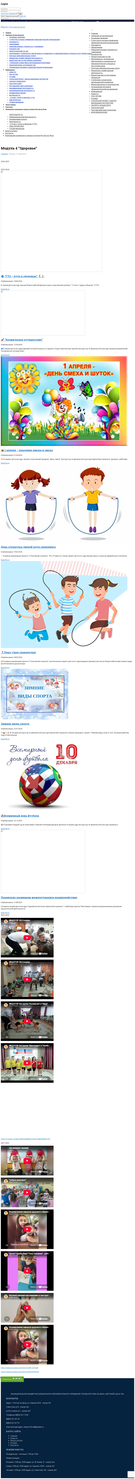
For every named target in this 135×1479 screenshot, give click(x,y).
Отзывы (12, 77)
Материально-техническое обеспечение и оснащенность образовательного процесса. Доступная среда (50, 54)
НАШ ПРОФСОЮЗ (15, 100)
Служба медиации (16, 102)
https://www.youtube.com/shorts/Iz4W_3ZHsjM (19, 1368)
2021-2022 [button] (5, 1143)
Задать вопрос (11, 131)
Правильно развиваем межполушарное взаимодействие (39, 897)
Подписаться (7, 1379)
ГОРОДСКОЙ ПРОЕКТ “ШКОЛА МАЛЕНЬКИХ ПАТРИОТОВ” (29, 79)
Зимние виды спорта (15, 723)
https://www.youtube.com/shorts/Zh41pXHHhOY (20, 1372)
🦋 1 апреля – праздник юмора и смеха (27, 450)
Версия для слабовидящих (102, 26)
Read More (5, 289)
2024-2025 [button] (5, 161)
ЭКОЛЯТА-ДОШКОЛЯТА (17, 81)
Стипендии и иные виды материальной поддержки (29, 63)
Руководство (14, 49)
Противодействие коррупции (21, 86)
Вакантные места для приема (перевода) (25, 60)
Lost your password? (9, 13)
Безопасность (14, 95)
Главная (94, 33)
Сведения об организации (15, 35)
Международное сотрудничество (22, 65)
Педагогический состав (18, 51)
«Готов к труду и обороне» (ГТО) (22, 98)
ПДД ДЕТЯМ (13, 74)
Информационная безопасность (22, 91)
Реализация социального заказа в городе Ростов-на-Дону (26, 109)
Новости (12, 72)
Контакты (9, 133)
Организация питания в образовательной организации (31, 67)
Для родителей (15, 84)
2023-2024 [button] (5, 169)
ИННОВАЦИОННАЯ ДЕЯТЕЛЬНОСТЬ (21, 88)
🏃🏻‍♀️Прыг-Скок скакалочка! (18, 652)
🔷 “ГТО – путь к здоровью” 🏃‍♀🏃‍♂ (22, 276)
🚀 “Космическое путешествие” (22, 339)
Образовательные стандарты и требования (26, 47)
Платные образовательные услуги (22, 56)
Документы (14, 42)
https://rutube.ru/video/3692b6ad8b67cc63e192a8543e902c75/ (25, 1139)
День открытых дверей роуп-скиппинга (28, 547)
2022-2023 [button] (5, 915)
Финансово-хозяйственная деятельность (26, 58)
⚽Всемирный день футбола (20, 815)
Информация (10, 70)
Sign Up (23, 16)
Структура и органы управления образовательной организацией (34, 40)
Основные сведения (17, 37)
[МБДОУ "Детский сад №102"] (13, 27)
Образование (14, 44)
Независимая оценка (17, 93)
